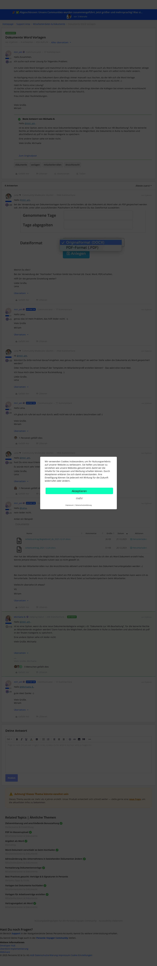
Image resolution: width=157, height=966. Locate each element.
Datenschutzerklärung (83, 505)
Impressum (69, 505)
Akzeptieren (79, 491)
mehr (79, 498)
